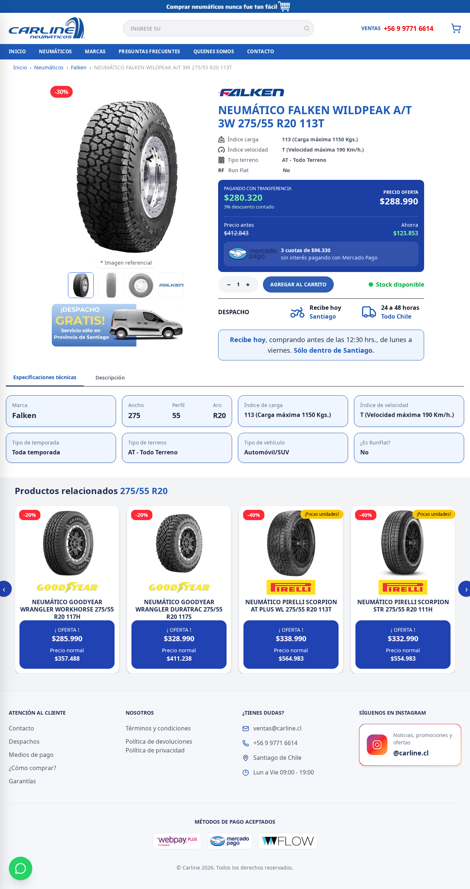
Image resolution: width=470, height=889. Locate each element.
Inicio (20, 67)
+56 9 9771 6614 (408, 28)
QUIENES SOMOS (214, 51)
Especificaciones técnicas (44, 377)
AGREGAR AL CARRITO (298, 284)
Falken (79, 67)
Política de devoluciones (159, 741)
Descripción (110, 377)
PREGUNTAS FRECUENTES (149, 51)
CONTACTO (260, 51)
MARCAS (95, 51)
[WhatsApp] (20, 868)
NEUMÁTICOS (55, 51)
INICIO (17, 51)
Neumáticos (49, 67)
